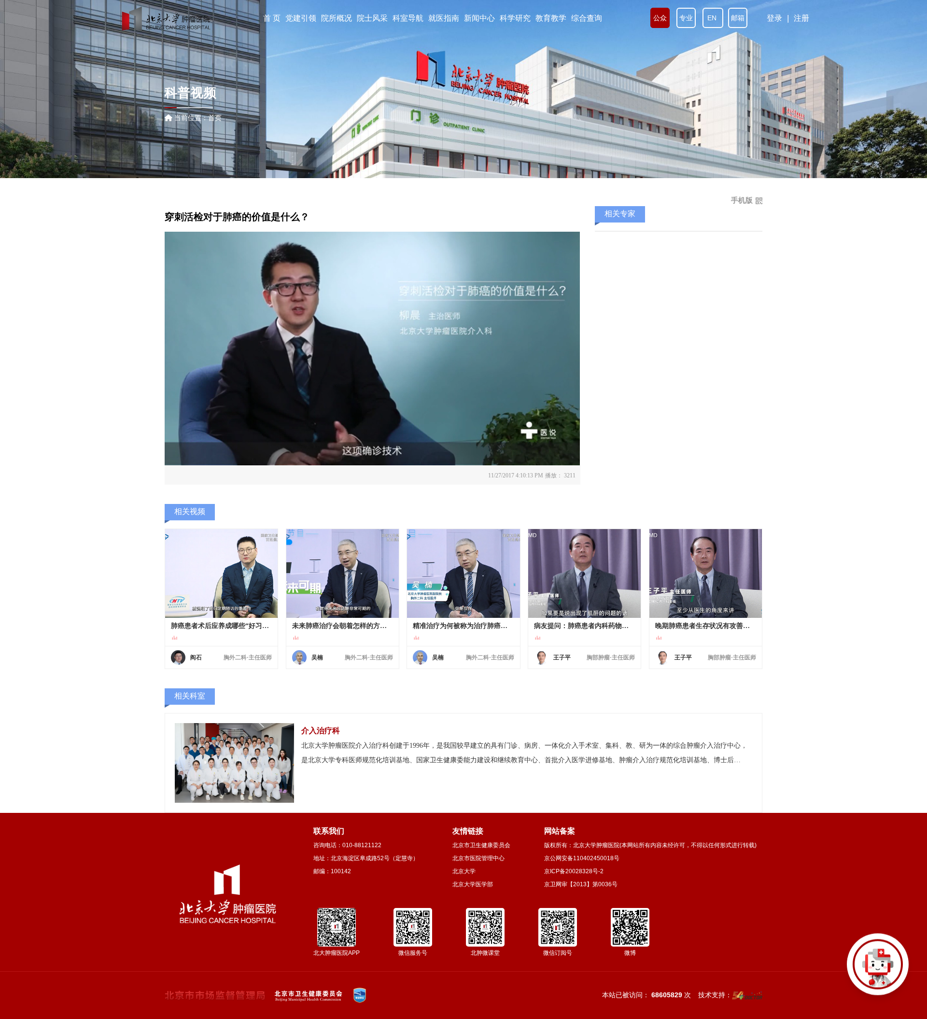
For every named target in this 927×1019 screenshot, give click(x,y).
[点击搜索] (878, 970)
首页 (215, 118)
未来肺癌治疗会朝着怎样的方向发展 (342, 625)
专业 (686, 18)
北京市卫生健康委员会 (481, 845)
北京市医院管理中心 (478, 858)
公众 (660, 18)
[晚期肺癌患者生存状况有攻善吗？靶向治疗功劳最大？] (705, 573)
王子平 (562, 657)
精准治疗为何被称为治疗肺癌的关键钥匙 (463, 625)
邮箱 (737, 18)
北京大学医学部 (472, 884)
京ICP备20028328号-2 (574, 871)
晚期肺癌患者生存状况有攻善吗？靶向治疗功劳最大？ (705, 625)
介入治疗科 (320, 730)
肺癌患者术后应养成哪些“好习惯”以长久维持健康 (221, 625)
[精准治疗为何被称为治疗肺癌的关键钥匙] (463, 573)
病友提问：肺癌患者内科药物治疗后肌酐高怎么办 (584, 625)
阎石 (196, 657)
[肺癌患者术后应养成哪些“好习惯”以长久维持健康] (221, 573)
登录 (774, 18)
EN (712, 18)
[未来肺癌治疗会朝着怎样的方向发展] (342, 573)
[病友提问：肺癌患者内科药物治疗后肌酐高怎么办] (584, 573)
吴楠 (317, 657)
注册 (801, 18)
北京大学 (464, 871)
